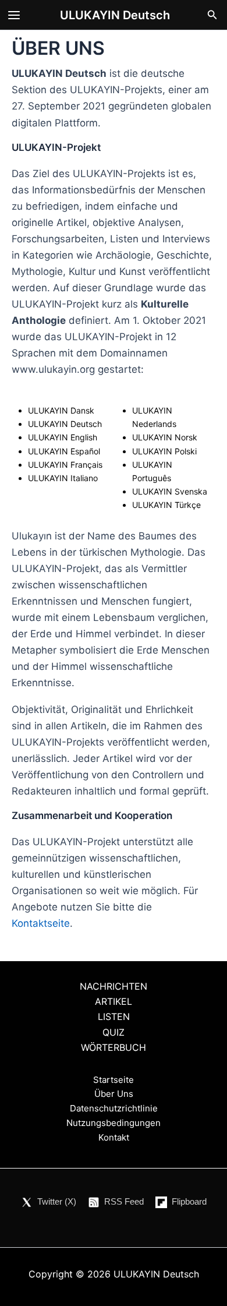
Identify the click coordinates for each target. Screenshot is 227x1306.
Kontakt (113, 1137)
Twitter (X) (56, 1201)
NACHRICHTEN (113, 986)
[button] (212, 15)
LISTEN (114, 1016)
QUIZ (113, 1032)
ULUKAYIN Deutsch (115, 15)
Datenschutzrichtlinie (114, 1108)
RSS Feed (124, 1201)
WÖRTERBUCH (113, 1047)
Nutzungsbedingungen (113, 1122)
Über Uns (113, 1093)
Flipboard (189, 1201)
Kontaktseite (41, 923)
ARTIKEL (113, 1001)
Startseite (113, 1079)
